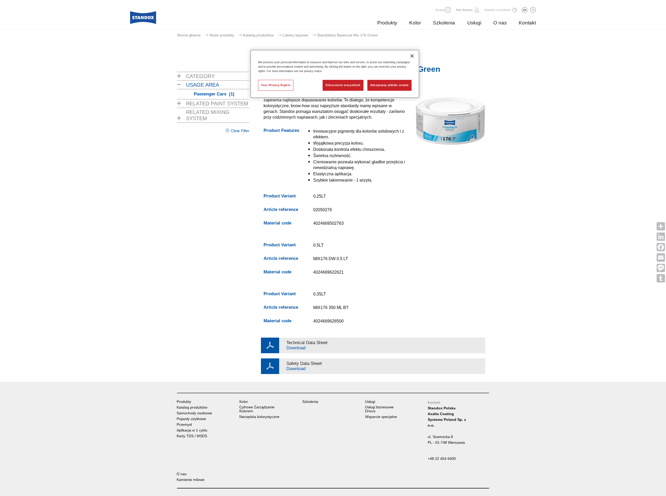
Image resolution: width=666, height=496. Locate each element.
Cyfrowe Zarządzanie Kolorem (256, 409)
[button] (448, 10)
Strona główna (189, 35)
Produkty (387, 22)
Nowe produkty (221, 35)
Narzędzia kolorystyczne (259, 417)
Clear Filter (240, 130)
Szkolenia (444, 22)
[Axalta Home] (143, 19)
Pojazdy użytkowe (191, 419)
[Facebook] (661, 247)
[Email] (661, 257)
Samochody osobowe (194, 413)
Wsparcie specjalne (381, 417)
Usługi (474, 22)
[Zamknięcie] (412, 56)
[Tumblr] (661, 278)
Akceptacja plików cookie (389, 85)
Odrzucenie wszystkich (343, 85)
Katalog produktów (258, 35)
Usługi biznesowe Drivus (379, 409)
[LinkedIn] (661, 236)
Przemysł (184, 425)
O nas (500, 22)
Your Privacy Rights (276, 85)
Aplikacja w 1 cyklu (192, 430)
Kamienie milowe (190, 480)
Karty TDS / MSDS (192, 436)
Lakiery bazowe (295, 35)
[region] (334, 74)
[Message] (661, 268)
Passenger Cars (214, 94)
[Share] (661, 226)
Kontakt (527, 22)
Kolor (415, 22)
